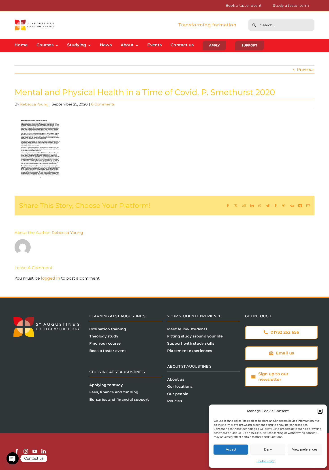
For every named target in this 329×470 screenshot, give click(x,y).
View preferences (305, 449)
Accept (231, 449)
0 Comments (103, 104)
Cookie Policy (265, 461)
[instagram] (26, 451)
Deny (268, 449)
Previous (305, 69)
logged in (50, 278)
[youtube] (34, 451)
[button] (320, 411)
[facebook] (17, 451)
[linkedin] (43, 451)
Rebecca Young (34, 104)
